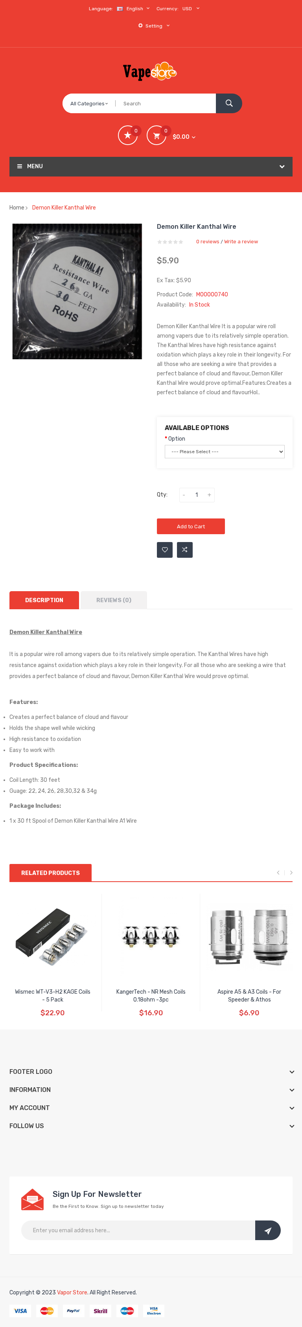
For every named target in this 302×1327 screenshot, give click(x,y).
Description (44, 600)
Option (176, 439)
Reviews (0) (113, 600)
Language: (101, 8)
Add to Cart (191, 526)
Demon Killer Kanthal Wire (64, 207)
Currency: (168, 8)
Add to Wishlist (165, 550)
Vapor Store (72, 1292)
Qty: (162, 494)
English (135, 8)
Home (16, 207)
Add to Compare (185, 550)
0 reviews (207, 241)
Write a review (241, 241)
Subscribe (268, 1230)
